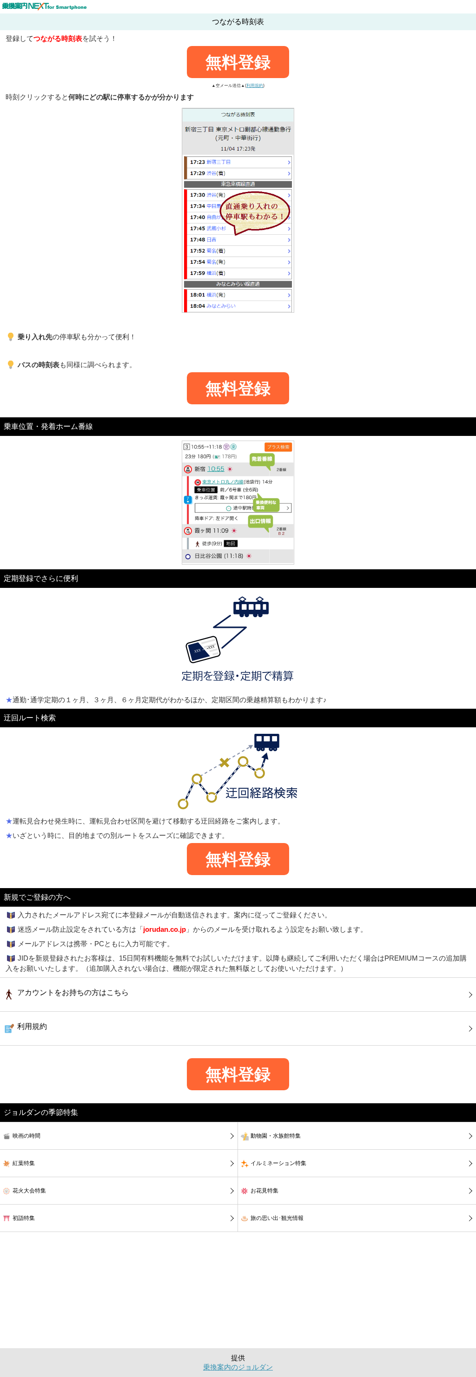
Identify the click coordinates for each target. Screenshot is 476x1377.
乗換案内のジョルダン (238, 1367)
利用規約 (254, 85)
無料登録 (238, 62)
